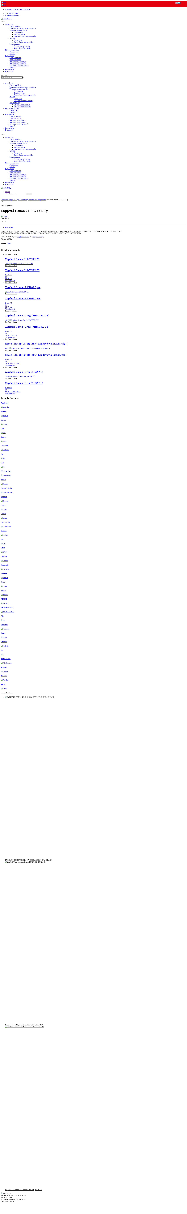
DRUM (12, 38)
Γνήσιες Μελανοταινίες (22, 46)
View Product (10, 281)
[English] (176, 2)
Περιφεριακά (9, 56)
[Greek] (179, 2)
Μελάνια (31, 200)
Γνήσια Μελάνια (15, 26)
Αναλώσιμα (9, 24)
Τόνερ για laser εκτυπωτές (18, 30)
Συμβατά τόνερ (19, 34)
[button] (2, 21)
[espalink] (4, 2)
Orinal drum (18, 40)
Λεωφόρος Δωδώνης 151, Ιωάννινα (17, 9)
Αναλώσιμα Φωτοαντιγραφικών (25, 36)
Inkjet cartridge (38, 237)
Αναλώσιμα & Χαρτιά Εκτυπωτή (16, 200)
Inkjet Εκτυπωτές (15, 60)
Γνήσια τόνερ (18, 32)
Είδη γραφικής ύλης (12, 50)
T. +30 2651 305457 (12, 13)
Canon (9, 243)
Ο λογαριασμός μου (12, 15)
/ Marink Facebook (7, 1201)
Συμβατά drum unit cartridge (23, 42)
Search (7, 192)
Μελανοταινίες (15, 44)
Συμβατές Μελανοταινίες (22, 48)
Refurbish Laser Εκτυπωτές (19, 65)
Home (3, 200)
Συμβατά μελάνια (40, 200)
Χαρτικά (12, 54)
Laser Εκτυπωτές (15, 58)
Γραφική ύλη (14, 52)
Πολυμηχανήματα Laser (18, 64)
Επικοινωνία (9, 69)
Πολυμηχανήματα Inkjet (18, 62)
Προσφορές (9, 71)
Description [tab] (9, 227)
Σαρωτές (12, 67)
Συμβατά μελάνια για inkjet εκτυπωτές (23, 28)
